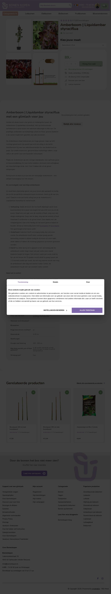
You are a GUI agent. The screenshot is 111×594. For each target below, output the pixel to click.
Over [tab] (88, 282)
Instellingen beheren (54, 310)
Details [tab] (55, 282)
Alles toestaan (87, 310)
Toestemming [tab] (23, 282)
